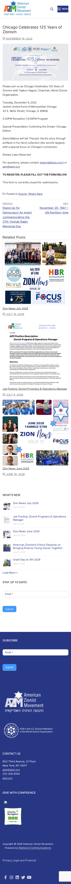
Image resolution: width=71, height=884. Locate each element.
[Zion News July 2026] (35, 272)
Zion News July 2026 (15, 308)
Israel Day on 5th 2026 (26, 559)
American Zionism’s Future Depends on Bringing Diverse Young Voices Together (38, 546)
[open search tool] (52, 9)
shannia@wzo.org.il (52, 162)
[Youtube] (29, 877)
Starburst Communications (34, 847)
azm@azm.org (11, 166)
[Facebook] (5, 877)
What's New (35, 193)
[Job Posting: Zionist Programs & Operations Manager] (35, 352)
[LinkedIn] (17, 877)
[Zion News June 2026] (35, 432)
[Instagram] (11, 877)
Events (23, 193)
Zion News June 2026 (16, 468)
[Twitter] (23, 877)
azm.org (7, 778)
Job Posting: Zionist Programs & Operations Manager (35, 388)
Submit (9, 609)
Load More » (10, 572)
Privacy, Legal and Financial (19, 860)
